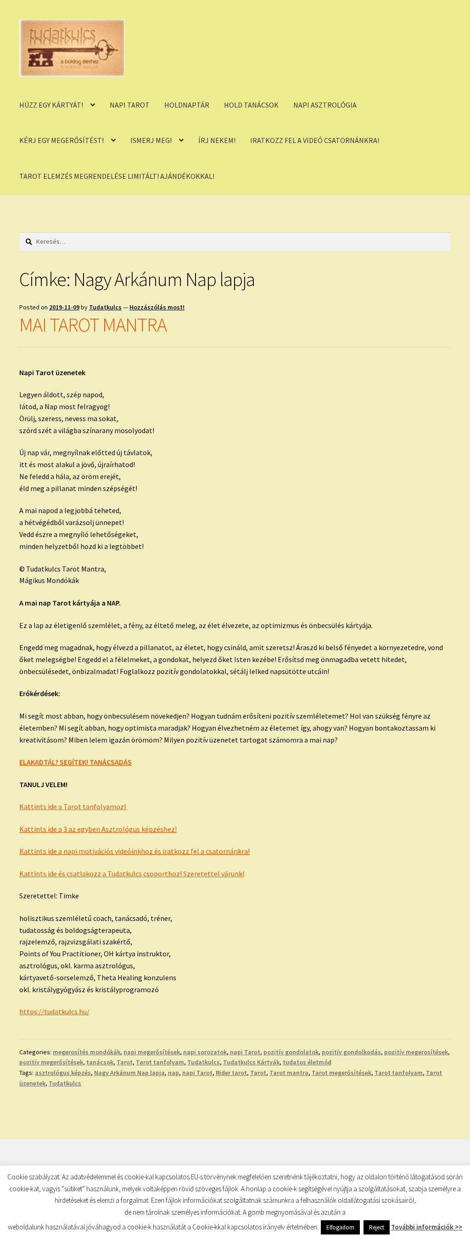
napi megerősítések (151, 1052)
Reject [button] (376, 1227)
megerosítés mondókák (86, 1052)
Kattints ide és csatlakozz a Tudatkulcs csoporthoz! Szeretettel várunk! (131, 873)
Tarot (125, 1062)
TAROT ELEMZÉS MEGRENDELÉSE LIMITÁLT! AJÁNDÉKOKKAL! (116, 176)
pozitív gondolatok (291, 1052)
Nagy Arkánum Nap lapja (129, 1073)
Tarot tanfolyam (160, 1062)
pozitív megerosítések (416, 1052)
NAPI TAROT (130, 104)
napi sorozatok (205, 1052)
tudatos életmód (307, 1062)
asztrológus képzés (63, 1073)
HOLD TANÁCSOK (251, 104)
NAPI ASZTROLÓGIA (325, 104)
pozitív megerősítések (51, 1062)
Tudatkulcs (105, 307)
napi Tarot (245, 1052)
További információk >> (426, 1227)
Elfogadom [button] (340, 1227)
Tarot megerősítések (341, 1073)
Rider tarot (231, 1073)
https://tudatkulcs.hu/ (54, 1011)
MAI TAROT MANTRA (93, 325)
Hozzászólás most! (157, 307)
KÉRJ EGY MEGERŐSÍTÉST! (61, 140)
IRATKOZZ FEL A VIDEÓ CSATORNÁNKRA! (314, 140)
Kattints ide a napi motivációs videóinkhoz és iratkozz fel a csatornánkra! (134, 851)
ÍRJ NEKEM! (216, 140)
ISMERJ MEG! (151, 140)
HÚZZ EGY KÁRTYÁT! (51, 104)
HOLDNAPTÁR (186, 104)
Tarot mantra (288, 1073)
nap (173, 1073)
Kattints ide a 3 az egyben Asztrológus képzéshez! (98, 829)
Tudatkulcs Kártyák (251, 1062)
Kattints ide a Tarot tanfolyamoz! (73, 806)
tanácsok (99, 1062)
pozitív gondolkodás (351, 1052)
